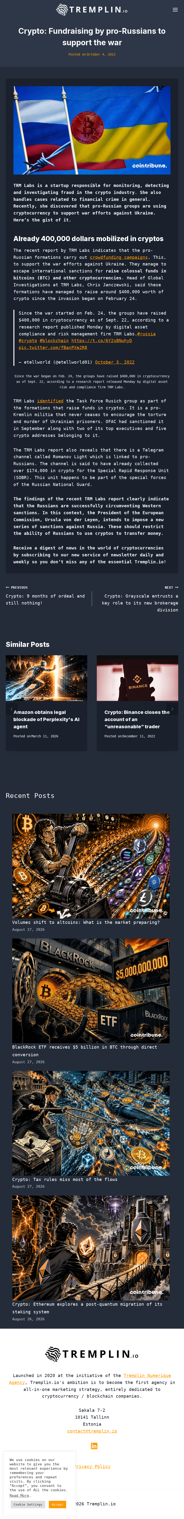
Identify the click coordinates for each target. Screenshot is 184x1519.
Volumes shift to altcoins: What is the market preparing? (86, 922)
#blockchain (54, 340)
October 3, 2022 (115, 362)
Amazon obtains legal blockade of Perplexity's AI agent (46, 719)
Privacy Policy (92, 1466)
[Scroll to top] (172, 1499)
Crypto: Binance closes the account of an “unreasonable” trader (137, 719)
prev (12, 709)
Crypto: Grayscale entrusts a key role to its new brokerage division (140, 599)
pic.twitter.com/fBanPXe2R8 (53, 347)
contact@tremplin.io (92, 1431)
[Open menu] (174, 9)
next (172, 709)
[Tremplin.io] (92, 9)
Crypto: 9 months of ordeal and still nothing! (45, 596)
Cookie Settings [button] (28, 1504)
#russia (146, 333)
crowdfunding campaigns (119, 257)
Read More (19, 1495)
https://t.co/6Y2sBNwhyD (101, 340)
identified (50, 400)
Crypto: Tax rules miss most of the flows (65, 1179)
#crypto (28, 340)
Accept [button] (57, 1504)
